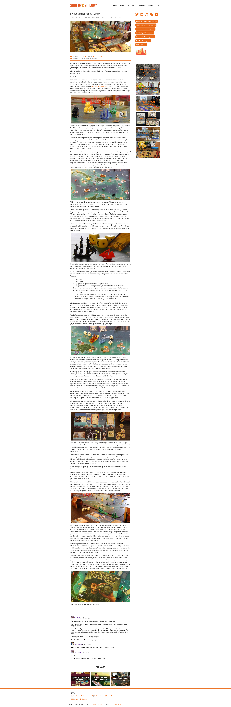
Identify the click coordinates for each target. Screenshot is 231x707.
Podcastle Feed (88, 696)
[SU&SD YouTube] (142, 15)
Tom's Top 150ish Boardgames (146, 25)
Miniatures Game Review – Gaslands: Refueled (148, 72)
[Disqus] (100, 637)
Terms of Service (97, 704)
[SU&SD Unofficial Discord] (157, 15)
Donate (151, 5)
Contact (75, 699)
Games (122, 5)
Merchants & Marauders (81, 58)
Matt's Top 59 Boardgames (144, 33)
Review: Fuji (148, 150)
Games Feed (110, 696)
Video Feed (99, 696)
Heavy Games (94, 58)
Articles (142, 5)
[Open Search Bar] (158, 5)
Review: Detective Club (148, 88)
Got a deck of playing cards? (145, 37)
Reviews (89, 56)
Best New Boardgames (143, 41)
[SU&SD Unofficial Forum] (152, 15)
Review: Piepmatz (148, 119)
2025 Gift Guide (141, 45)
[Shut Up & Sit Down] (83, 5)
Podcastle (132, 5)
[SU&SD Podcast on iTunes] (147, 15)
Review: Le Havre (147, 134)
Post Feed (76, 696)
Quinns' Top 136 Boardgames (145, 29)
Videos (114, 5)
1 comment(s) (99, 56)
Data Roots (117, 704)
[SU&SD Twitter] (137, 15)
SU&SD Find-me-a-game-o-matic (146, 21)
